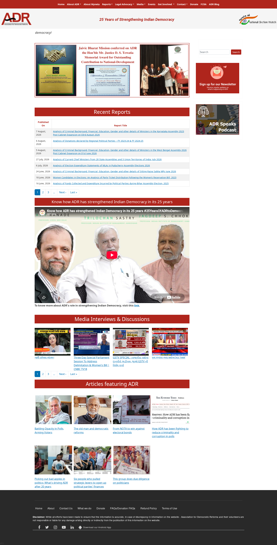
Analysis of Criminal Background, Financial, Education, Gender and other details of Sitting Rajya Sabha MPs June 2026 (114, 171)
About (50, 508)
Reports (106, 4)
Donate (194, 4)
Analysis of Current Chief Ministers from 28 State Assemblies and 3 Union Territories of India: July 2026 (107, 159)
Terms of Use (169, 508)
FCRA (203, 4)
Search (236, 52)
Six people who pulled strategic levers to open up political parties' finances (90, 482)
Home (61, 4)
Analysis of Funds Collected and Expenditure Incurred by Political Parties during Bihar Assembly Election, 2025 (111, 183)
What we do (84, 508)
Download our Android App (96, 527)
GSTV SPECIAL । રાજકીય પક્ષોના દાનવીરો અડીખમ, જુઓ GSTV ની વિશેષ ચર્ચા (130, 361)
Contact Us (65, 508)
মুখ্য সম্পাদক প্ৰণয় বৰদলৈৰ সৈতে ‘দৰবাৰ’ (168, 357)
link (136, 305)
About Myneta (92, 4)
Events (151, 4)
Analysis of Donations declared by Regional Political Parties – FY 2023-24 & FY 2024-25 (98, 140)
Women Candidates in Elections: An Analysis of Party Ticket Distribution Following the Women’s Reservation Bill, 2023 (114, 177)
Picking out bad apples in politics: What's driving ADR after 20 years (51, 482)
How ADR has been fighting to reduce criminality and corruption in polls (170, 432)
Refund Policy (148, 508)
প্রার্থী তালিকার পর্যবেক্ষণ (44, 357)
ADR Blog (214, 4)
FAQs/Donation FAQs (122, 508)
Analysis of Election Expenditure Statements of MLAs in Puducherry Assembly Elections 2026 (101, 165)
